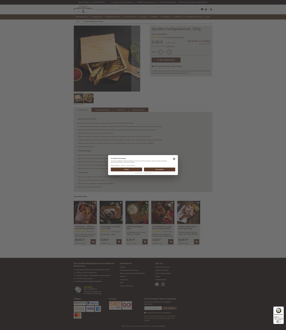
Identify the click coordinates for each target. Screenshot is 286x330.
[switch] (278, 321)
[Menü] (282, 308)
